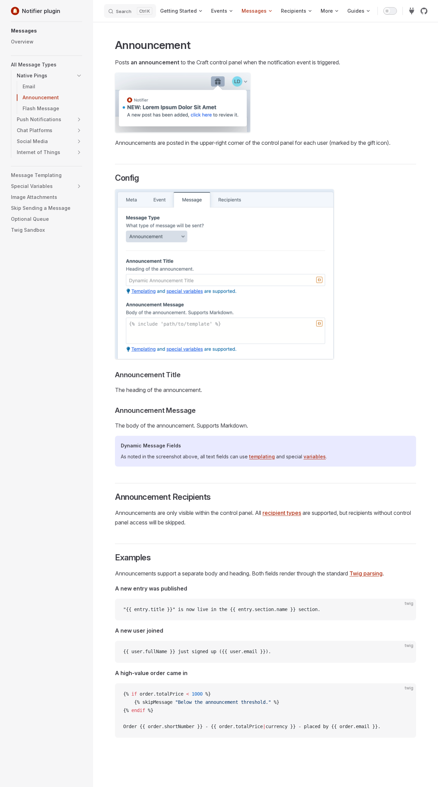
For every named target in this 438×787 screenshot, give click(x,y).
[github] (424, 11)
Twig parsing (366, 573)
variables (315, 456)
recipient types (281, 512)
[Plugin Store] (411, 11)
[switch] (390, 11)
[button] (46, 30)
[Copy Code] (405, 610)
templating (262, 456)
